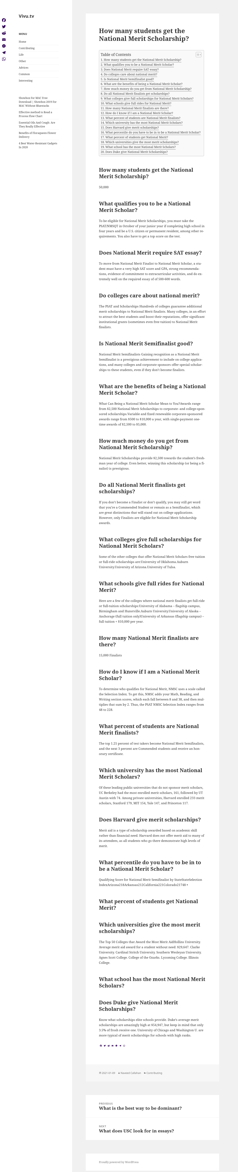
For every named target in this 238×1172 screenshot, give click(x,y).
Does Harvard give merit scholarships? (132, 127)
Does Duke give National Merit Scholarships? (136, 152)
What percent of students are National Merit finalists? (142, 118)
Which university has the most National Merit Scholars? (144, 123)
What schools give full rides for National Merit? (138, 103)
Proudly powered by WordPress (119, 1162)
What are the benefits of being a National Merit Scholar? (143, 84)
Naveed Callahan (131, 1073)
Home (22, 41)
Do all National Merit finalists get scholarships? (137, 94)
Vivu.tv (26, 16)
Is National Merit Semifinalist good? (129, 79)
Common (24, 74)
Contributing (27, 48)
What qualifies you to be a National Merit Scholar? (139, 64)
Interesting (26, 80)
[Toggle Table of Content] (197, 54)
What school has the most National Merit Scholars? (140, 147)
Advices (23, 67)
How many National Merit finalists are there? (137, 108)
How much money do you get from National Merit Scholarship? (148, 89)
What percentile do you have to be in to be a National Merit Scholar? (153, 132)
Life (21, 54)
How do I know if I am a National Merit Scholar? (139, 113)
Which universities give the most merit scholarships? (142, 142)
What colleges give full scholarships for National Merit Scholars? (148, 98)
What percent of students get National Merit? (136, 137)
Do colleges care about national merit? (130, 74)
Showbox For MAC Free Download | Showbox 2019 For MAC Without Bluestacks (38, 102)
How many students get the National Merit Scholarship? (142, 60)
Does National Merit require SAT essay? (131, 69)
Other (22, 61)
